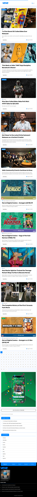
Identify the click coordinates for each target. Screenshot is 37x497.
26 (25, 354)
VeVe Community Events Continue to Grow (17, 170)
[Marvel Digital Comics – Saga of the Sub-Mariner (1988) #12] (18, 222)
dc (3, 29)
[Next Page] (7, 369)
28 (30, 354)
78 (6, 364)
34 (8, 357)
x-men (17, 338)
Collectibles (4, 9)
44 (32, 357)
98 (18, 366)
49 (8, 359)
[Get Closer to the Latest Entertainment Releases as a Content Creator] (18, 121)
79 (8, 364)
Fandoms (3, 248)
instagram (26, 464)
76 (1, 364)
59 (32, 359)
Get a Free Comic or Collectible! (18, 410)
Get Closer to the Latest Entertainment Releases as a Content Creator (16, 136)
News (4, 451)
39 (20, 357)
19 (8, 354)
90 (35, 364)
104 (32, 366)
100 (23, 366)
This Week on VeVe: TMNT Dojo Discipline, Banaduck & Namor (16, 66)
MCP (3, 449)
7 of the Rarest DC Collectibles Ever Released (14, 33)
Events (4, 444)
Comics (3, 181)
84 (20, 364)
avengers (4, 200)
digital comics (8, 200)
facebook (13, 464)
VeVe (3, 113)
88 (30, 364)
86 (25, 364)
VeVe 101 (4, 458)
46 (1, 359)
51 (13, 359)
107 (3, 369)
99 (20, 366)
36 (13, 357)
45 (35, 357)
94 (8, 366)
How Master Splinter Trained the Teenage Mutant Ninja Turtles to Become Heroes (16, 272)
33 (6, 357)
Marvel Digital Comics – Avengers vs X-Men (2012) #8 (17, 341)
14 (32, 352)
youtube (32, 464)
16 (1, 354)
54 (20, 359)
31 (1, 357)
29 (32, 354)
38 (18, 357)
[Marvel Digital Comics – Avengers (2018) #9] (18, 189)
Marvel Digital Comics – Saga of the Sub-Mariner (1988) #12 (16, 237)
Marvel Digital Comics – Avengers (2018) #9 (17, 203)
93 (6, 366)
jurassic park (5, 303)
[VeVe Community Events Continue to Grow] (18, 157)
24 (20, 354)
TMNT (4, 268)
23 (18, 354)
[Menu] (33, 3)
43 (30, 357)
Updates (3, 44)
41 (25, 357)
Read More (5, 75)
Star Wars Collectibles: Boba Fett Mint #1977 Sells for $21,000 (15, 103)
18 (6, 354)
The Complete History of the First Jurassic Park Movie (17, 306)
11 (25, 352)
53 (18, 359)
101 (25, 366)
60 (35, 359)
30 (35, 354)
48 (6, 359)
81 (13, 364)
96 (13, 366)
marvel (12, 200)
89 (32, 364)
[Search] (32, 3)
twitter (19, 464)
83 (18, 364)
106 (1, 369)
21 (13, 354)
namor (14, 200)
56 (25, 359)
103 (30, 366)
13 (30, 352)
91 (1, 366)
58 (30, 359)
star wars (4, 99)
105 (35, 366)
